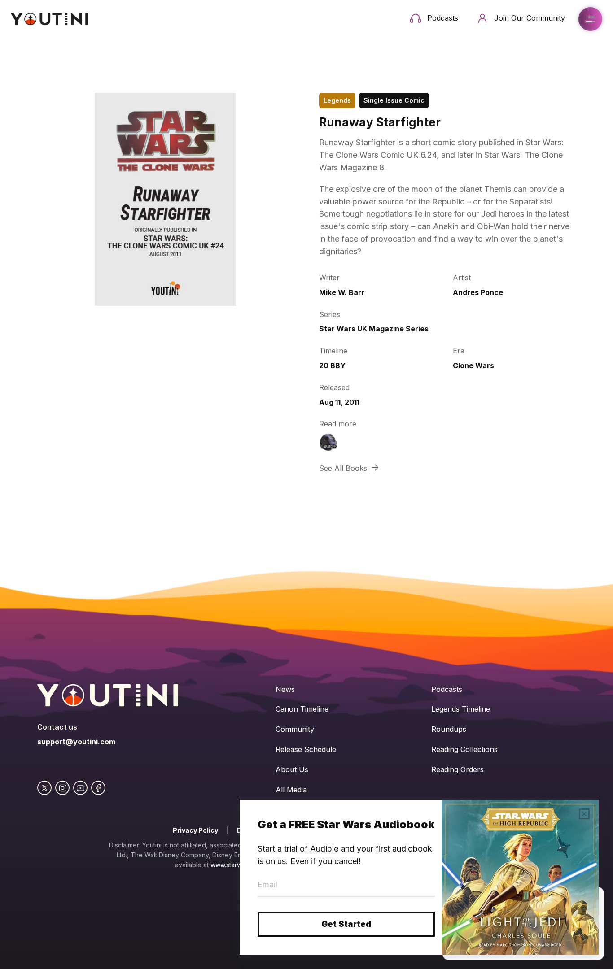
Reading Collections (464, 749)
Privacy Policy (195, 830)
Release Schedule (306, 749)
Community (295, 729)
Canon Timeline (302, 708)
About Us (292, 769)
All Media (291, 789)
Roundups (448, 729)
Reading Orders (457, 769)
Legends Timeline (460, 708)
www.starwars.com (237, 865)
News (285, 689)
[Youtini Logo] (49, 19)
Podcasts (446, 689)
